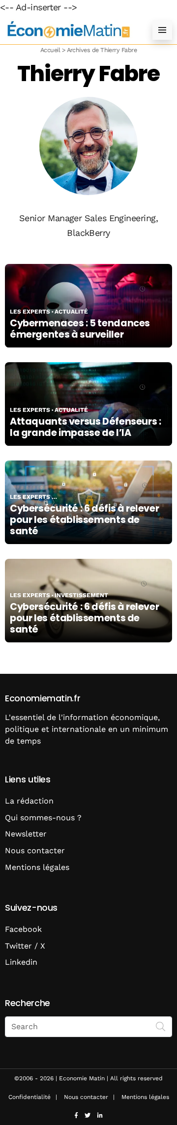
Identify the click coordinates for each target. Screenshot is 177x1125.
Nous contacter (35, 850)
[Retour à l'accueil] (69, 30)
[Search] (160, 1025)
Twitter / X (25, 946)
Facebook (23, 929)
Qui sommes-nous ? (43, 817)
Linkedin (21, 962)
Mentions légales (37, 867)
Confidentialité (29, 1097)
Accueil (50, 50)
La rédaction (29, 801)
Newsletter (26, 833)
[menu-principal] (162, 30)
